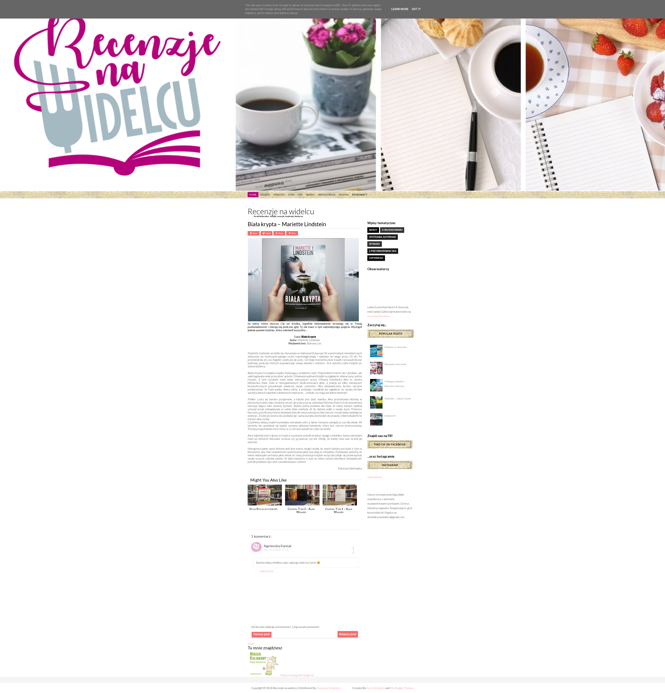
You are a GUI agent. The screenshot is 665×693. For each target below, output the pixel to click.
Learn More (399, 9)
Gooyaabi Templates (329, 688)
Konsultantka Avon (378, 316)
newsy (373, 230)
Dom (291, 194)
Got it (416, 9)
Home (253, 194)
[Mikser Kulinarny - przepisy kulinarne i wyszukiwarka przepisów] (263, 675)
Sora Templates (376, 688)
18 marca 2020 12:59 (276, 549)
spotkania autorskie (382, 237)
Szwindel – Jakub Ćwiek (397, 398)
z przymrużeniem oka (382, 251)
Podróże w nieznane (395, 347)
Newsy (310, 194)
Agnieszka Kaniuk (277, 546)
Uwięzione (390, 415)
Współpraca (326, 194)
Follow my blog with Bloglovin (297, 675)
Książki (265, 194)
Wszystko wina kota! (395, 364)
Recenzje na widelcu (281, 211)
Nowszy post (347, 634)
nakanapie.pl (374, 477)
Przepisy (279, 194)
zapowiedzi (376, 258)
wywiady (374, 244)
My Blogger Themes (402, 688)
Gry (300, 194)
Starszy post (261, 634)
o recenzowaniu (392, 230)
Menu (251, 643)
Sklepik (344, 194)
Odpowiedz (266, 571)
